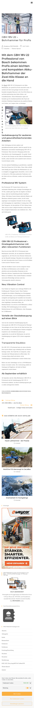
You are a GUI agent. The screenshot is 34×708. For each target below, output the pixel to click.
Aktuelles (6, 48)
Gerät (12, 171)
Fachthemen (5, 647)
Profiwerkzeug (6, 393)
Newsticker (4, 656)
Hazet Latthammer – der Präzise (17, 441)
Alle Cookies (17, 694)
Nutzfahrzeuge (5, 660)
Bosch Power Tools (25, 391)
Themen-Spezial (16, 48)
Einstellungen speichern (17, 703)
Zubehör (4, 670)
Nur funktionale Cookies (17, 698)
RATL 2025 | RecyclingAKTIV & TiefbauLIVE (13, 663)
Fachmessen (5, 643)
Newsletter (4, 653)
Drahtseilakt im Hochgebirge (17, 498)
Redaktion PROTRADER (11, 46)
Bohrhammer (15, 391)
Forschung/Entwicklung (8, 650)
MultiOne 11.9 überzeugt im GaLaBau (17, 469)
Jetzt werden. (17, 600)
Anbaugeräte (5, 634)
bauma (3, 637)
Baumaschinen (5, 640)
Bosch (5, 85)
